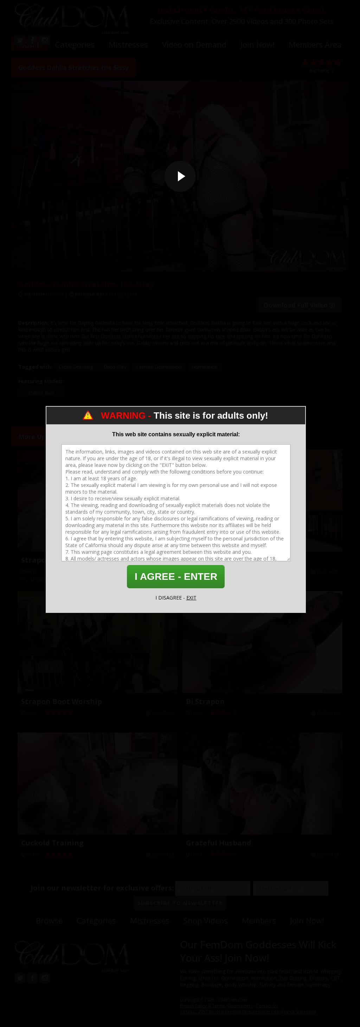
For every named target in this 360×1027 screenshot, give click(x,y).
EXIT (191, 597)
